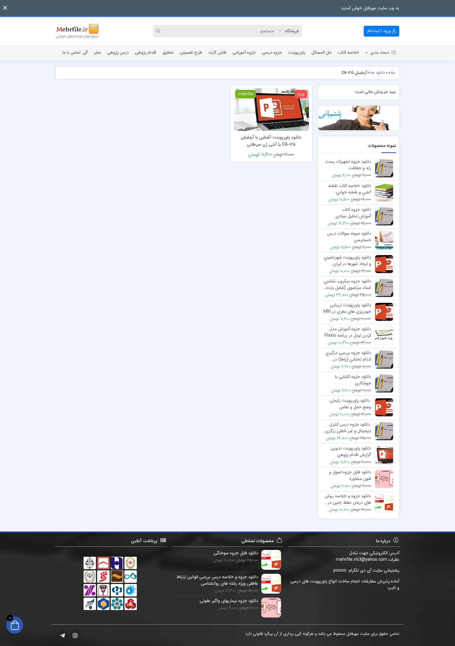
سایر (97, 52)
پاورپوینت (296, 52)
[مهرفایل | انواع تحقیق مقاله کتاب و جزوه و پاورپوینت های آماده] (77, 31)
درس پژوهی (118, 52)
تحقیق (168, 52)
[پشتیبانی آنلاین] (359, 118)
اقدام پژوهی (145, 52)
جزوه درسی (272, 52)
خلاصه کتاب (348, 52)
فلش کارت (217, 52)
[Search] (159, 31)
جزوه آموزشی (244, 52)
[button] (5, 8)
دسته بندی (379, 52)
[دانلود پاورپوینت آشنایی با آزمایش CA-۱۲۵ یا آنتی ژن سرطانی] (271, 109)
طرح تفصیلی (191, 52)
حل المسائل (321, 52)
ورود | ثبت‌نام (379, 30)
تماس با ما (71, 52)
